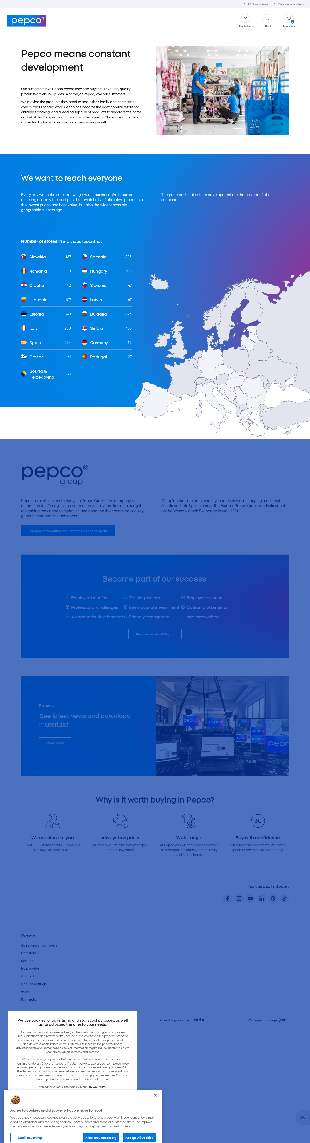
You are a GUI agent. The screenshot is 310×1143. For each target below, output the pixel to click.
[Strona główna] (26, 21)
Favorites (289, 24)
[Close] (155, 1088)
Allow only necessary (101, 1130)
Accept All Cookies (139, 1130)
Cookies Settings (30, 1130)
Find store (246, 26)
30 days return (258, 4)
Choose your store (291, 4)
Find (267, 26)
